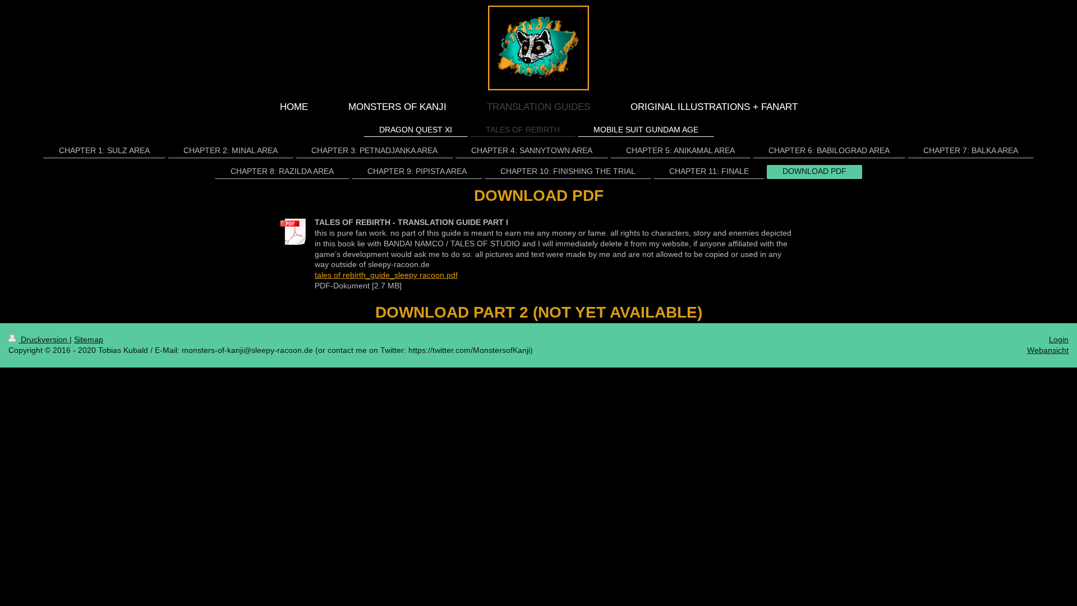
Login (1059, 339)
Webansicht (1048, 350)
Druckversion (44, 339)
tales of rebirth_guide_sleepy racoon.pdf (386, 274)
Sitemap (88, 339)
